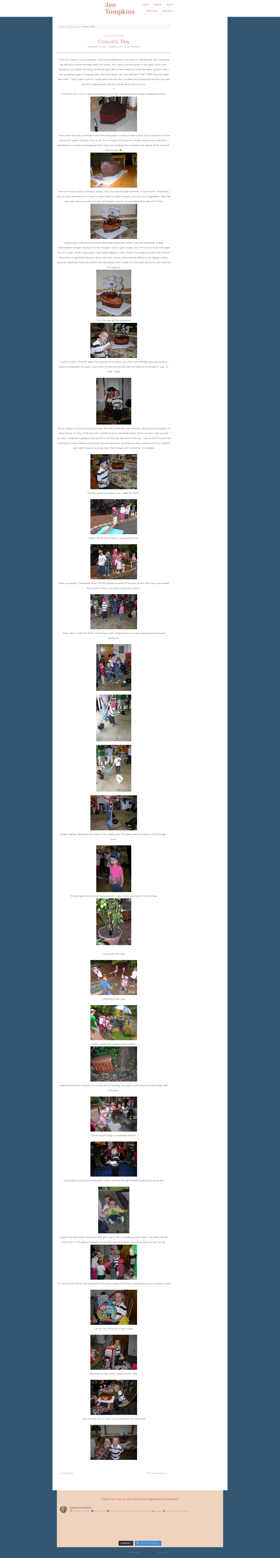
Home (145, 4)
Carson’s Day (114, 42)
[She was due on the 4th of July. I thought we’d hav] (79, 1527)
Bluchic (162, 1552)
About (158, 4)
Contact (167, 10)
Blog (170, 4)
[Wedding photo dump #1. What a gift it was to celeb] (200, 1527)
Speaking (151, 10)
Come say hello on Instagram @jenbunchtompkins (140, 1499)
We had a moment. (156, 1473)
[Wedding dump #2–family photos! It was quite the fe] (160, 1527)
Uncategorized (73, 26)
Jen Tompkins (134, 1552)
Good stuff (67, 1473)
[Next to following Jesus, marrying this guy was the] (119, 1527)
